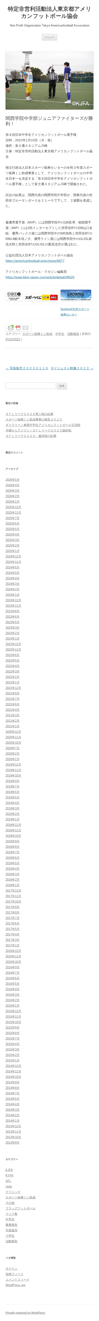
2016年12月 (13, 951)
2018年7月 (13, 852)
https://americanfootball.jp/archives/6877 (35, 261)
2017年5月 (13, 929)
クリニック (13, 1192)
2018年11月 (13, 830)
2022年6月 (13, 655)
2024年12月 (13, 556)
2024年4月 (13, 578)
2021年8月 (13, 693)
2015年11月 (13, 1016)
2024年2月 (13, 589)
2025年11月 (13, 512)
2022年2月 (13, 677)
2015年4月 (13, 1044)
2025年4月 (13, 534)
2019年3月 (13, 808)
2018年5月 (13, 863)
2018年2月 (13, 879)
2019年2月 (13, 814)
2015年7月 (13, 1038)
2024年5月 (13, 573)
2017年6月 (13, 923)
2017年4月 (13, 934)
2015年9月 (13, 1027)
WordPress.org (15, 1285)
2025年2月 (13, 545)
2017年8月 (13, 912)
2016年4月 (13, 989)
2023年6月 (13, 616)
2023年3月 (13, 627)
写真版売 (11, 1230)
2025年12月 (13, 507)
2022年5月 (13, 660)
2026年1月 (13, 501)
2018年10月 (13, 836)
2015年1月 (13, 1060)
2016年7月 (13, 972)
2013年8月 (13, 1142)
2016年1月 (13, 1005)
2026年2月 (13, 496)
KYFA (9, 1175)
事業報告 (11, 1224)
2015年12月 (13, 1011)
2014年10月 (13, 1077)
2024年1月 (13, 594)
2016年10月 (13, 962)
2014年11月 (13, 1071)
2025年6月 (13, 523)
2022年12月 (13, 644)
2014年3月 (13, 1109)
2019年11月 (13, 770)
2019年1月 (13, 819)
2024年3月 (13, 584)
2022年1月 (13, 682)
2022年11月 (13, 649)
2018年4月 (13, 868)
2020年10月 (13, 742)
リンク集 (11, 1214)
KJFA (9, 1170)
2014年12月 (13, 1066)
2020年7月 (13, 748)
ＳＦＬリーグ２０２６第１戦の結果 (29, 414)
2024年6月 (13, 567)
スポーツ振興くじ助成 (37, 334)
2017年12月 (13, 890)
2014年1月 (13, 1120)
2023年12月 (13, 600)
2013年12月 (13, 1126)
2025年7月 (13, 518)
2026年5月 (13, 479)
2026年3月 (13, 490)
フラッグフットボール (20, 1208)
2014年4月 (13, 1104)
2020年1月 (13, 759)
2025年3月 (13, 540)
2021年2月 (13, 720)
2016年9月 (13, 967)
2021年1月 (13, 726)
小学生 (10, 1235)
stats (9, 1186)
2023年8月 (13, 611)
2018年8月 (13, 846)
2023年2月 (13, 633)
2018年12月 (13, 825)
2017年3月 (13, 940)
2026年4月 (13, 485)
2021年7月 (13, 699)
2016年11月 (13, 956)
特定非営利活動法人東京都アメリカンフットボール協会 (49, 12)
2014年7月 (13, 1093)
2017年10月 (13, 901)
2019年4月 (13, 803)
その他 (10, 1203)
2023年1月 (13, 638)
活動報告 (73, 334)
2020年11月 (13, 737)
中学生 (59, 334)
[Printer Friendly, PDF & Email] (18, 327)
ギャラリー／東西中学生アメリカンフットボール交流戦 (43, 425)
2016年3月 (13, 994)
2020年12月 (13, 731)
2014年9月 (13, 1082)
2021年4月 (13, 710)
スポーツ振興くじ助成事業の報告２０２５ (34, 419)
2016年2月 (13, 1000)
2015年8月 (13, 1033)
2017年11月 (13, 896)
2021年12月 (13, 688)
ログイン (11, 1268)
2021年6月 (13, 704)
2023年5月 (13, 622)
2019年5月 (13, 797)
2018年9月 (13, 841)
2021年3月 (13, 715)
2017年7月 (13, 918)
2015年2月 (13, 1055)
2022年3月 (13, 671)
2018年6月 (13, 857)
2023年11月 (13, 605)
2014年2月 (13, 1115)
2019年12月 (13, 764)
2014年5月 (13, 1098)
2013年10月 (13, 1137)
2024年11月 (13, 562)
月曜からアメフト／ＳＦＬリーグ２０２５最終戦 (38, 430)
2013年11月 (13, 1131)
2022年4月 (13, 666)
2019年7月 (13, 786)
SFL (8, 1181)
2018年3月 (13, 874)
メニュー (49, 37)
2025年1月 (13, 551)
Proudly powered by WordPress (25, 1312)
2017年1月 (13, 945)
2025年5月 (13, 529)
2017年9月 (13, 907)
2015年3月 (13, 1049)
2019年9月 (13, 781)
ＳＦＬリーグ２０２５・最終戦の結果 (31, 436)
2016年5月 (13, 983)
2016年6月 (13, 978)
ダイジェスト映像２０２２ (72, 368)
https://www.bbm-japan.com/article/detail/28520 (40, 277)
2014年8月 (13, 1088)
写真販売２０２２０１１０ (27, 368)
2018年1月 (13, 885)
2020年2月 (13, 753)
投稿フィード (14, 1274)
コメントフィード (17, 1279)
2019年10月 (13, 775)
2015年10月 (13, 1022)
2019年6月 (13, 792)
